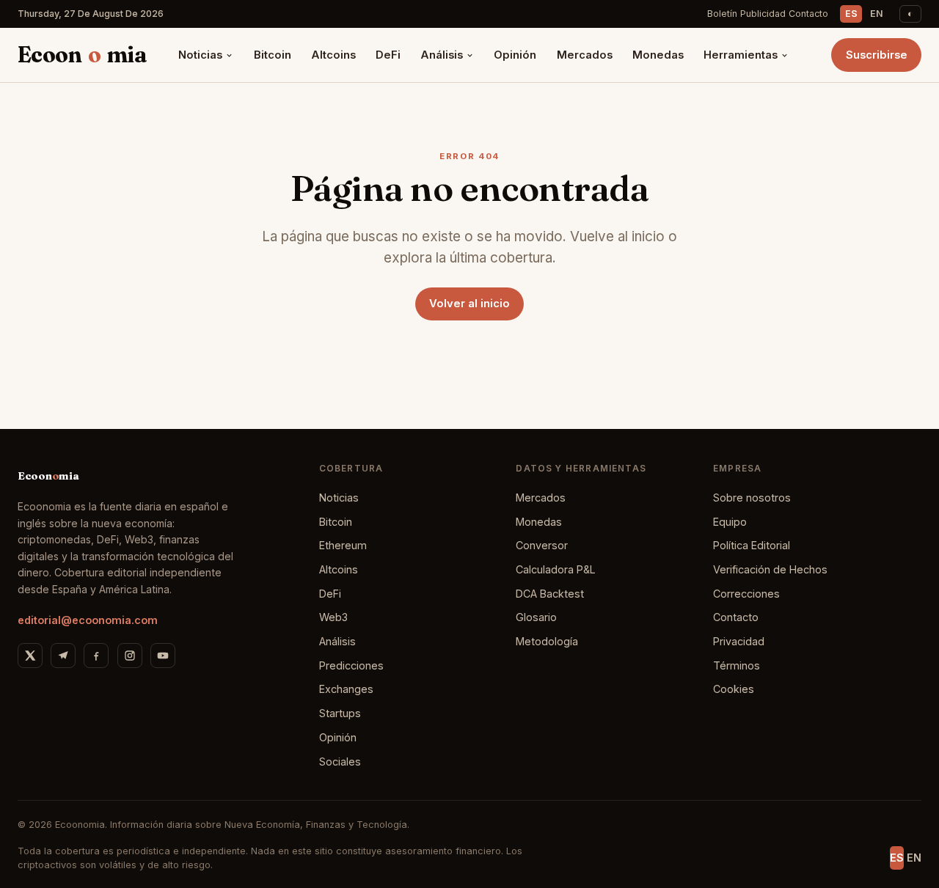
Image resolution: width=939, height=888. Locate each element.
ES (851, 13)
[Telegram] (63, 655)
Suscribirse (876, 55)
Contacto (808, 13)
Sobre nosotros (752, 497)
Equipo (730, 521)
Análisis (441, 55)
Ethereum (343, 545)
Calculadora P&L (556, 569)
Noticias (200, 55)
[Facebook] (96, 655)
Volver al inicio (469, 303)
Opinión (515, 55)
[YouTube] (162, 655)
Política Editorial (751, 545)
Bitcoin (272, 55)
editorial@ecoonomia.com (88, 620)
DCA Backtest (550, 593)
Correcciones (746, 593)
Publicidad (763, 13)
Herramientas (741, 55)
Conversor (542, 545)
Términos (736, 665)
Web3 (333, 617)
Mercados (585, 55)
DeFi (388, 55)
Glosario (536, 617)
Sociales (340, 761)
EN (876, 13)
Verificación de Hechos (770, 569)
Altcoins (333, 55)
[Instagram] (129, 655)
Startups (340, 713)
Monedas (658, 55)
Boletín (722, 13)
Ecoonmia (82, 54)
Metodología (547, 641)
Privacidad (738, 641)
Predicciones (351, 665)
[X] (30, 655)
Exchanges (346, 689)
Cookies (733, 689)
